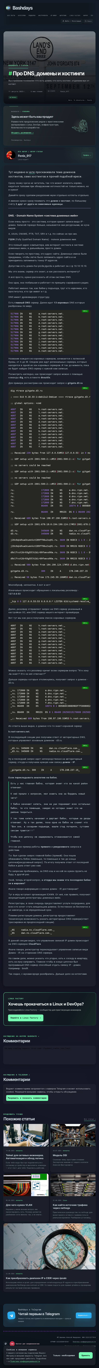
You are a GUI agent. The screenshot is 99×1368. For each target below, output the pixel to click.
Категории (22, 15)
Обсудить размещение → (22, 132)
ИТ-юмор (54, 15)
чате (32, 172)
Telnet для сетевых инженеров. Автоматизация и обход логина (25, 1157)
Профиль (87, 155)
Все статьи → (90, 1119)
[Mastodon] (5, 1344)
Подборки (32, 15)
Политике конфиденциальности (25, 1361)
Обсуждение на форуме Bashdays (21, 1036)
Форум (85, 15)
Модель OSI (60, 1155)
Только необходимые (64, 1355)
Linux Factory (74, 15)
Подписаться (83, 1315)
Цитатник (63, 15)
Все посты (11, 15)
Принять (85, 1355)
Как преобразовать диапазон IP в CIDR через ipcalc (36, 1278)
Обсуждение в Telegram (16, 1075)
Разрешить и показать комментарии (27, 1098)
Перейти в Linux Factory (26, 1018)
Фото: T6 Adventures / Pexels (80, 100)
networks (13, 97)
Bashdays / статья (18, 65)
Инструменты (43, 15)
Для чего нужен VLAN (19, 1205)
